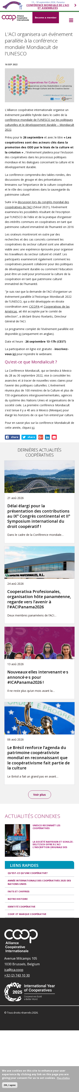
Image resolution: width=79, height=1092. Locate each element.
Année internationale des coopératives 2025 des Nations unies (39, 882)
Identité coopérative (21, 906)
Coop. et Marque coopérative (27, 914)
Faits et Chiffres (18, 891)
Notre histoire (18, 898)
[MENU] (71, 20)
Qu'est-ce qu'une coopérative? (28, 873)
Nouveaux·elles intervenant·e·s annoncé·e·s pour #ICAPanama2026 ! (37, 677)
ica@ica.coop (13, 970)
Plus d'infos (63, 1077)
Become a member (46, 17)
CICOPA (34, 306)
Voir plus (39, 795)
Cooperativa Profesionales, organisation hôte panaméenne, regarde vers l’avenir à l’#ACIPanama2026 (39, 599)
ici (20, 334)
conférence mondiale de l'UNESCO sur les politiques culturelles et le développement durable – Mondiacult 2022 (39, 125)
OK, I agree (10, 1085)
